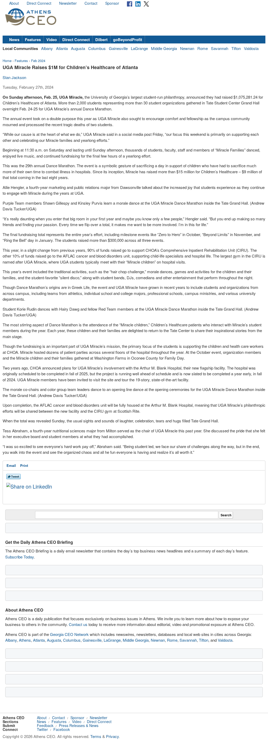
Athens (25, 640)
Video (51, 39)
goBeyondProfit (127, 39)
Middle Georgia (164, 48)
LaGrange (139, 48)
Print (24, 465)
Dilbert (101, 39)
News (14, 39)
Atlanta (62, 48)
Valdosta (251, 48)
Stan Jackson (14, 77)
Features (33, 39)
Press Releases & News (78, 725)
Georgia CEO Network (69, 634)
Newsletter (68, 3)
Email (11, 465)
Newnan (187, 48)
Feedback (45, 725)
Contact (91, 3)
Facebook (61, 729)
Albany (47, 48)
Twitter (42, 729)
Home (7, 60)
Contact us (78, 624)
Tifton (236, 48)
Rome (202, 48)
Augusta (78, 48)
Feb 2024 (38, 60)
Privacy (112, 736)
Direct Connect (39, 3)
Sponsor (112, 3)
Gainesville (118, 48)
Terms (95, 736)
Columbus (97, 48)
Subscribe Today (19, 557)
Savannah (219, 48)
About (14, 3)
